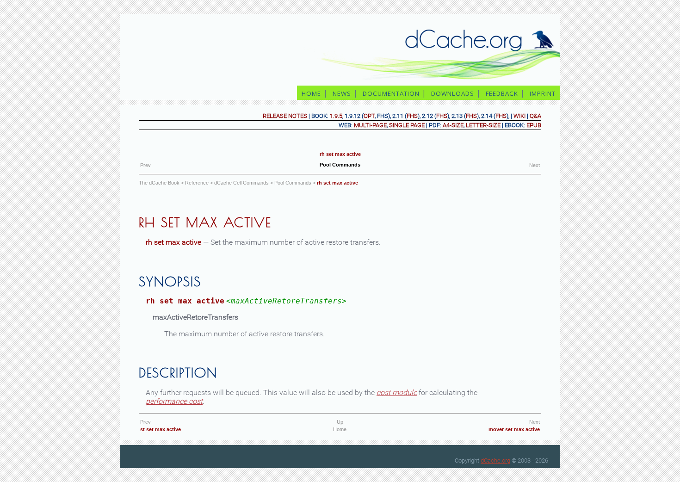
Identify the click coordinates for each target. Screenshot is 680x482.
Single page (407, 125)
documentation (391, 93)
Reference (197, 182)
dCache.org (495, 460)
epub (533, 125)
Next (534, 165)
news (342, 93)
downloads (452, 93)
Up (340, 422)
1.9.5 (336, 115)
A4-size (453, 125)
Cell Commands (241, 182)
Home (339, 429)
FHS (412, 115)
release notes (285, 115)
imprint (543, 93)
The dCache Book (159, 182)
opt (369, 115)
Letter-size (483, 125)
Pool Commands (292, 182)
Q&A (535, 115)
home (311, 93)
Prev (145, 165)
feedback (502, 93)
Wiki (519, 115)
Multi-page (370, 125)
